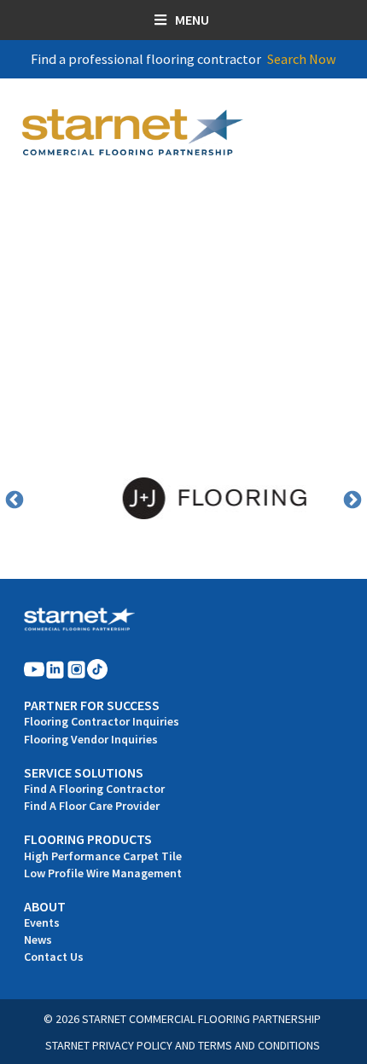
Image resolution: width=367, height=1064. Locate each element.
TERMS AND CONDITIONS (259, 1045)
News (38, 939)
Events (42, 922)
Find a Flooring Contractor (94, 788)
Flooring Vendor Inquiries (91, 739)
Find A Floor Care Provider (92, 805)
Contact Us (54, 956)
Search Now (301, 59)
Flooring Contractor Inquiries (101, 721)
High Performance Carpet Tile (103, 856)
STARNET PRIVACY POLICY (108, 1045)
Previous (14, 500)
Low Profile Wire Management (103, 873)
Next (352, 500)
